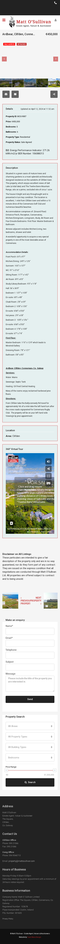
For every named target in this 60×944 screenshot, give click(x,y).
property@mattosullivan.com (21, 861)
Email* (9, 638)
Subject (9, 662)
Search (32, 782)
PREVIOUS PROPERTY (26, 602)
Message (10, 673)
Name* (9, 626)
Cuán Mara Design (34, 937)
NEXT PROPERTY (35, 599)
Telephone (11, 650)
